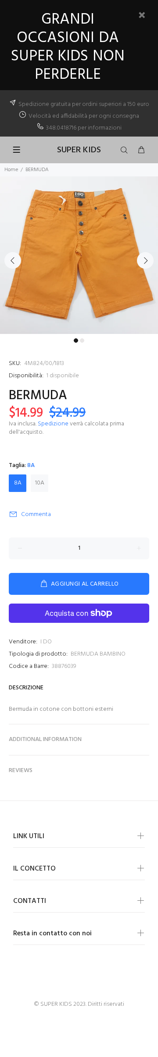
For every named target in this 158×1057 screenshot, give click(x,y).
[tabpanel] (79, 255)
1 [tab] (76, 340)
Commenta (36, 514)
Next (145, 260)
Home (11, 169)
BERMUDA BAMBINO (98, 654)
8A (18, 483)
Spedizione (53, 424)
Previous (12, 260)
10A (39, 483)
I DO (46, 642)
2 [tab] (82, 340)
